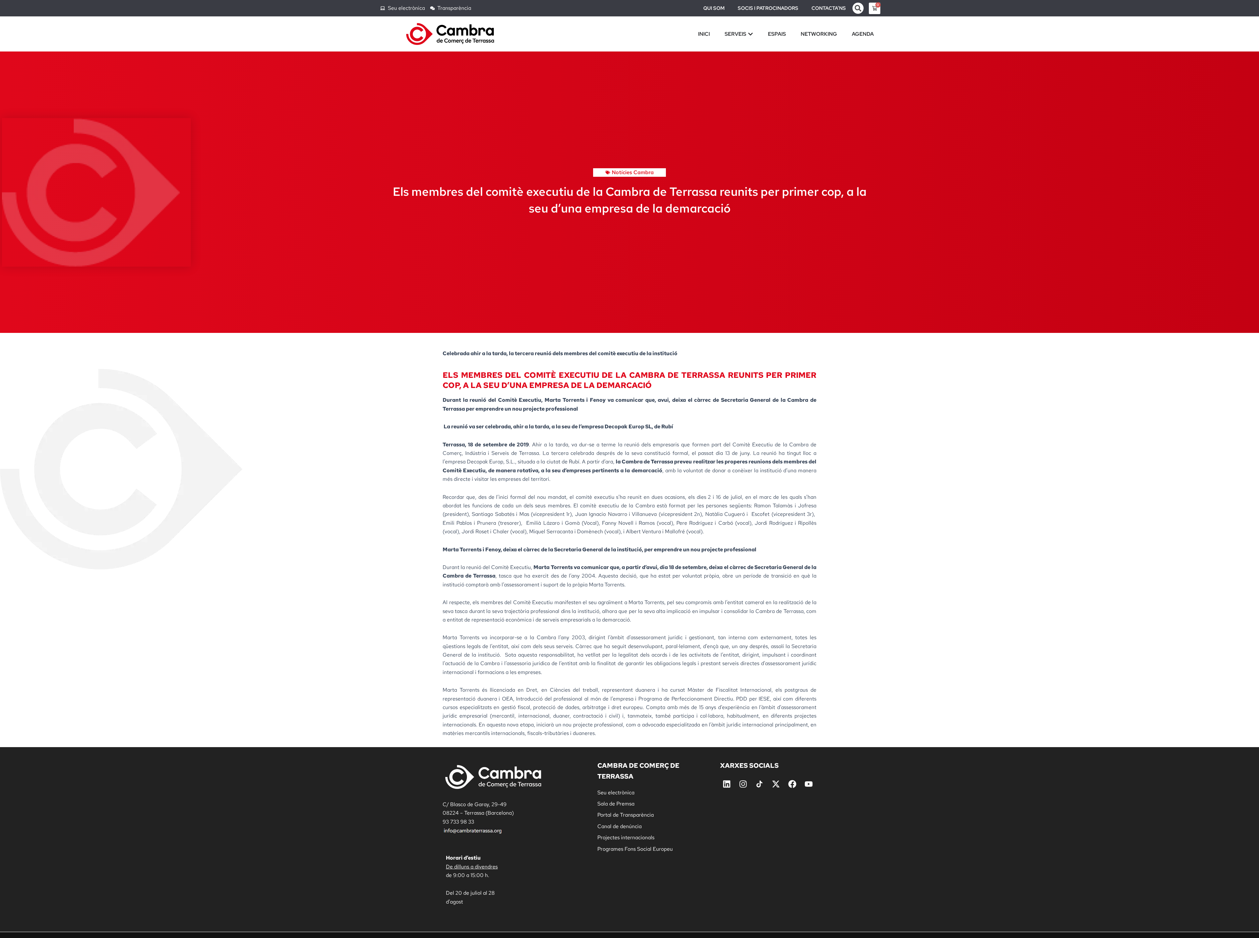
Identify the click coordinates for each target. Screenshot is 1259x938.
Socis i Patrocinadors (768, 8)
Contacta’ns (828, 8)
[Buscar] (858, 8)
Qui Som (714, 8)
